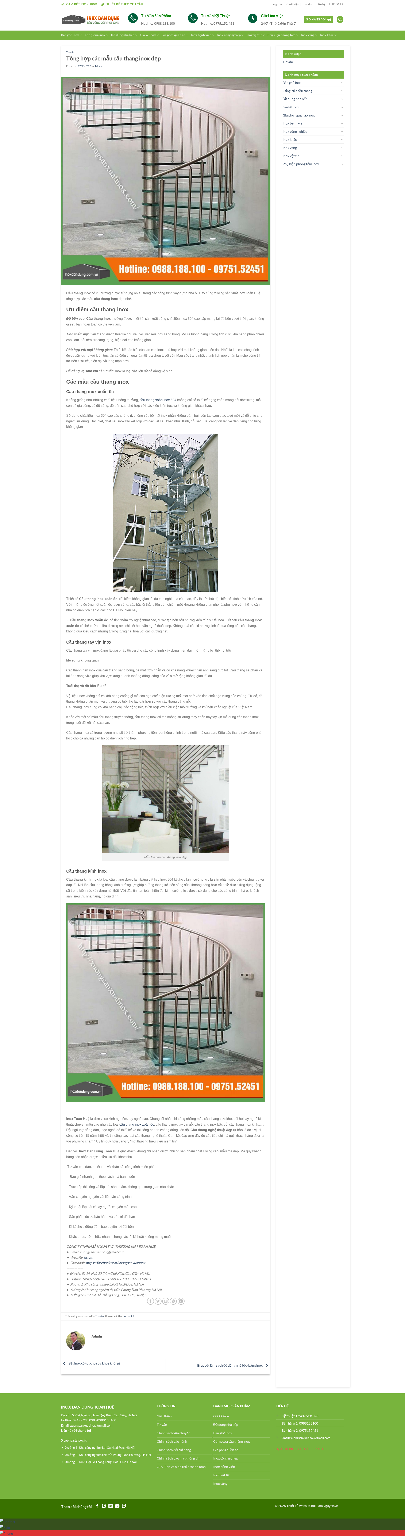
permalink (129, 1316)
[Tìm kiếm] (340, 19)
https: (88, 1257)
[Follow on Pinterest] (104, 1506)
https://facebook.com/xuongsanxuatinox (115, 1263)
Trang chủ (276, 4)
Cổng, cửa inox (95, 35)
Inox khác (327, 35)
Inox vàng (308, 35)
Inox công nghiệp (295, 131)
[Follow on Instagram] (333, 4)
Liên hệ (321, 4)
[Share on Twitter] (158, 1301)
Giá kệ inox (291, 107)
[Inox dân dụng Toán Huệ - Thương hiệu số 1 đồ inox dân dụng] (91, 19)
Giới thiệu (292, 4)
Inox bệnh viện (293, 123)
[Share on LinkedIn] (181, 1301)
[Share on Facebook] (150, 1301)
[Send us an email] (341, 4)
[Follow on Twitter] (337, 4)
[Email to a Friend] (165, 1301)
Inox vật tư (291, 156)
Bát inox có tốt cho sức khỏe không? (94, 1363)
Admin (98, 66)
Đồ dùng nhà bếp (122, 35)
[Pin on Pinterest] (173, 1301)
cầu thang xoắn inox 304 (158, 400)
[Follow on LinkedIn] (110, 1506)
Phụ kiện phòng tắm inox (301, 164)
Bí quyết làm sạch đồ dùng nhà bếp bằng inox (230, 1365)
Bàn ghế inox (70, 35)
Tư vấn (307, 4)
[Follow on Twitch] (124, 1506)
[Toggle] (342, 82)
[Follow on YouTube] (117, 1506)
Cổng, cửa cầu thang (297, 91)
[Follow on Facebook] (329, 4)
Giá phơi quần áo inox (299, 115)
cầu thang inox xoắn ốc (136, 1124)
